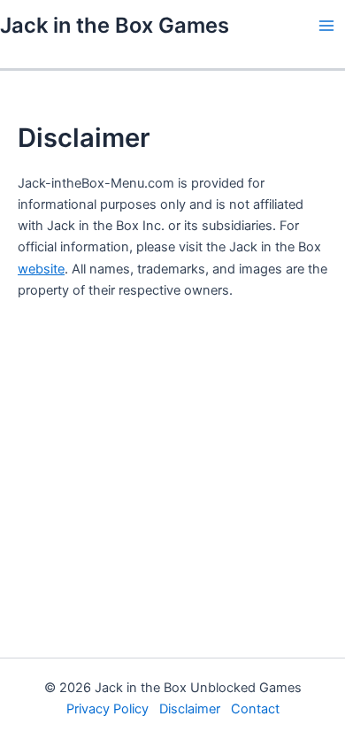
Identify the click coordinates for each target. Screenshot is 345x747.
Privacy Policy (107, 709)
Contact (255, 709)
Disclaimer (189, 709)
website (41, 269)
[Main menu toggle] (326, 25)
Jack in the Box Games (114, 25)
